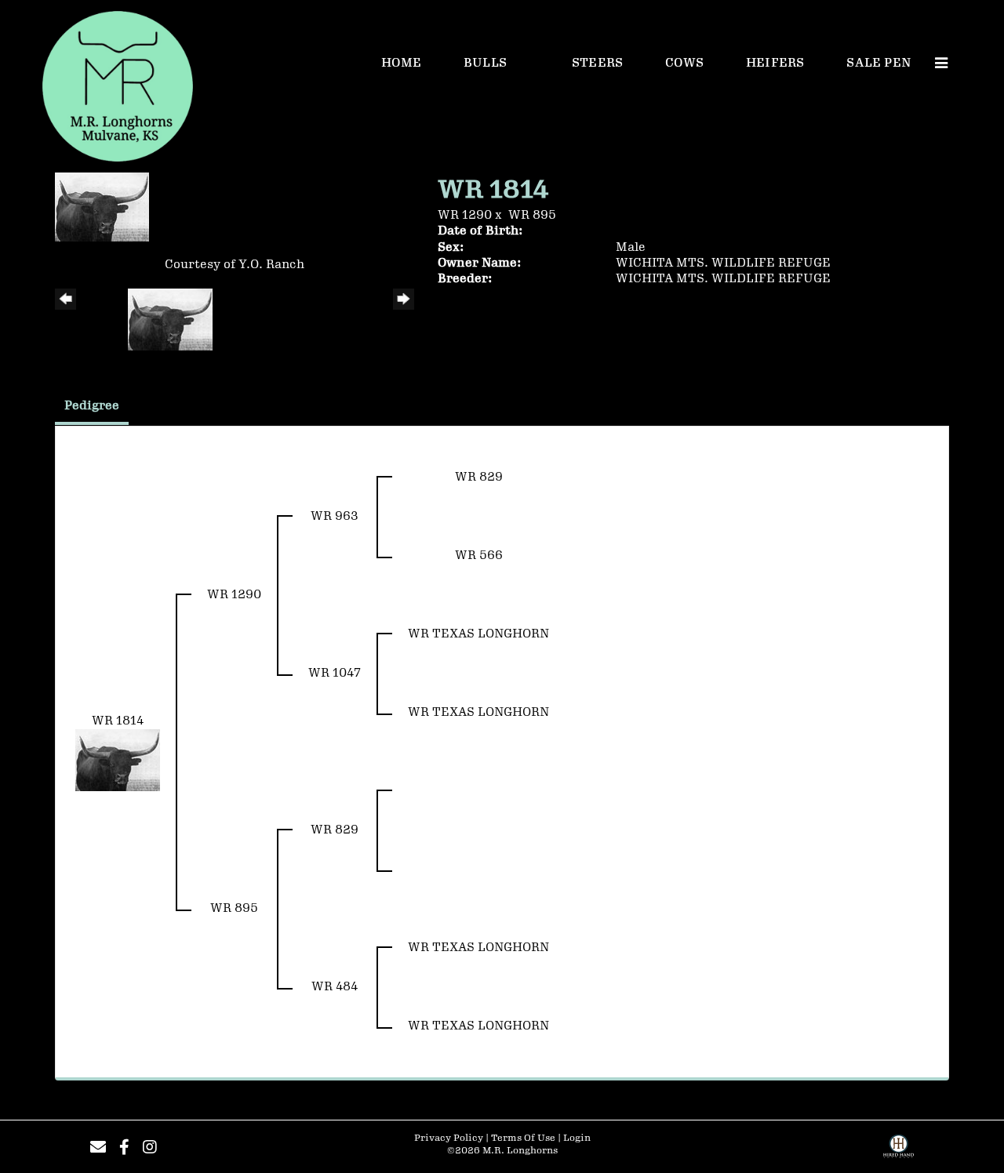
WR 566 (479, 555)
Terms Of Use (523, 1138)
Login (577, 1138)
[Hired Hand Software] (898, 1152)
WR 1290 (465, 215)
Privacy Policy (448, 1138)
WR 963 (334, 516)
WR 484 (334, 986)
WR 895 (532, 215)
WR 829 (479, 477)
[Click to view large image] (102, 206)
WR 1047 (334, 673)
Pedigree (91, 405)
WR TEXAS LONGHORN (478, 634)
